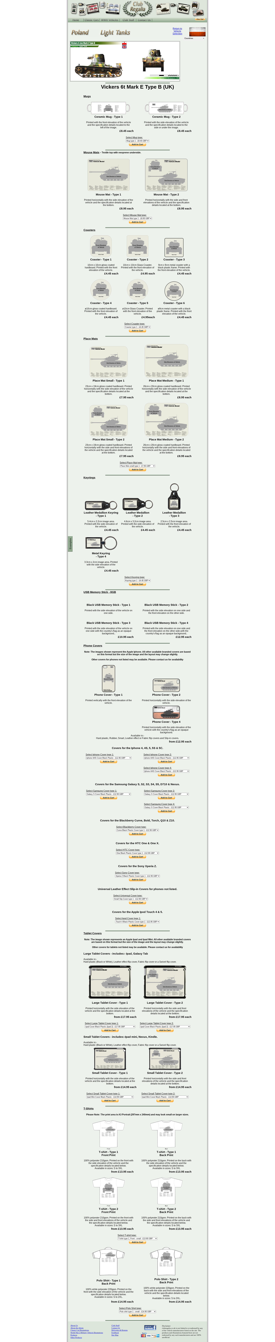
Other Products (76, 1337)
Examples (70, 543)
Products (73, 1335)
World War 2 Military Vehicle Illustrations (86, 1333)
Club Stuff (115, 1325)
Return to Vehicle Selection (177, 31)
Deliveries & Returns (119, 1330)
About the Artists (77, 1328)
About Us (74, 1325)
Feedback (115, 1333)
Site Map (114, 1335)
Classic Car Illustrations (79, 1330)
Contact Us (115, 1328)
